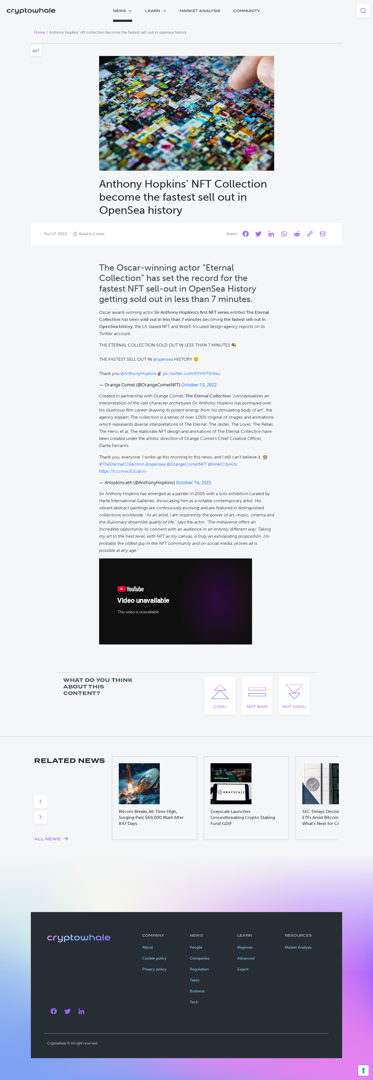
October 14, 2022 (193, 483)
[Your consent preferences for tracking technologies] (363, 1070)
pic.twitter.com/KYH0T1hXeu (191, 373)
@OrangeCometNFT (187, 464)
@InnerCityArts (222, 464)
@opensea (163, 359)
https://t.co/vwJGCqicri (122, 471)
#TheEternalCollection (121, 464)
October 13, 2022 (199, 385)
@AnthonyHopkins (138, 373)
